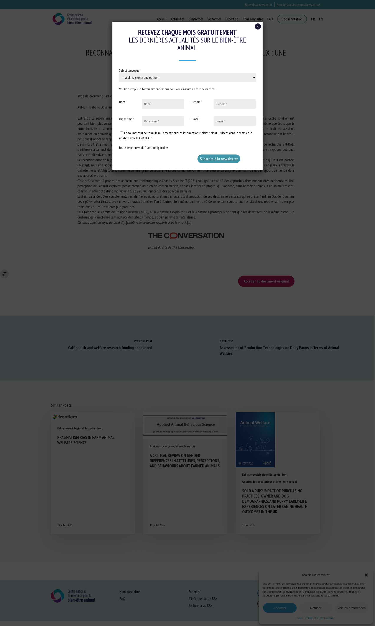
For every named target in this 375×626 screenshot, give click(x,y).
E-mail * (196, 119)
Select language (129, 70)
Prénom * (196, 102)
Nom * (123, 102)
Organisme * (126, 119)
